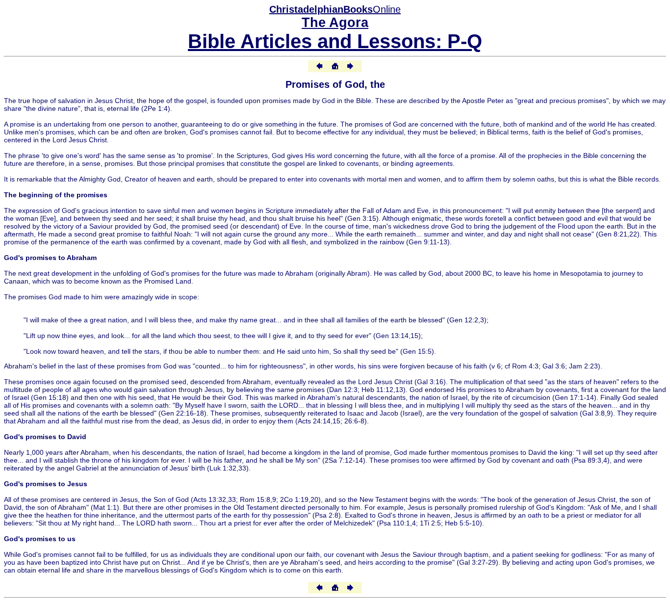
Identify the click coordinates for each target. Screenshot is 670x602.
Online (335, 9)
